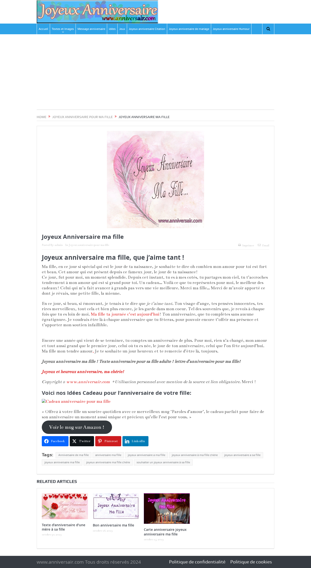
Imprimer (248, 245)
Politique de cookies (251, 562)
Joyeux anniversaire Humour (231, 29)
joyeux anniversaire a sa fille (242, 455)
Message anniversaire (91, 29)
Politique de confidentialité (197, 562)
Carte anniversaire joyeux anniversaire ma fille (165, 531)
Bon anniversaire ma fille (113, 525)
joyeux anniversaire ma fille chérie (108, 462)
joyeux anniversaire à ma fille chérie (195, 455)
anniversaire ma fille (108, 455)
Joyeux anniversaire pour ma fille (89, 245)
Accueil (43, 29)
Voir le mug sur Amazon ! (76, 427)
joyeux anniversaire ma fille (62, 462)
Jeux (122, 29)
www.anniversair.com (88, 381)
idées (112, 29)
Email (265, 245)
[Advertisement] (155, 76)
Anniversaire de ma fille (73, 455)
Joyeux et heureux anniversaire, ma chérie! (83, 371)
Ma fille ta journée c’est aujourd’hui (125, 314)
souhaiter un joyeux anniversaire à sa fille (163, 462)
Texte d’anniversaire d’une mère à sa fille (63, 527)
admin (59, 245)
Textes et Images (63, 29)
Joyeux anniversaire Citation (147, 29)
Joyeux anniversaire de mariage (189, 29)
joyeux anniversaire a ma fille (146, 455)
